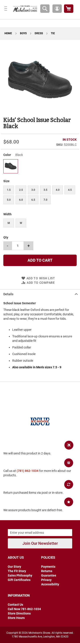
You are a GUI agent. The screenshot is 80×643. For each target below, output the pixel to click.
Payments (48, 566)
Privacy (46, 580)
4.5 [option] (70, 189)
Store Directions (19, 613)
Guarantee (48, 575)
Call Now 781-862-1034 (24, 609)
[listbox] (40, 166)
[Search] (45, 8)
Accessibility (50, 584)
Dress (39, 33)
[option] (10, 166)
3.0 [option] (33, 189)
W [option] (21, 223)
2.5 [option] (21, 189)
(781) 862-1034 (27, 471)
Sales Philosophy (20, 575)
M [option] (9, 223)
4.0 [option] (58, 189)
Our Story (14, 566)
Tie (53, 33)
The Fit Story (17, 571)
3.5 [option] (45, 189)
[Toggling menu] (5, 8)
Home (8, 33)
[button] (57, 8)
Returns (46, 571)
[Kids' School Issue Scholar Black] (10, 172)
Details (8, 294)
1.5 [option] (9, 189)
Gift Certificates (19, 580)
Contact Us (15, 604)
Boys (23, 33)
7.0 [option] (45, 199)
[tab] (40, 294)
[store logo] (24, 8)
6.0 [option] (21, 199)
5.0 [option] (9, 199)
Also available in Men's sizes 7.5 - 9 (36, 367)
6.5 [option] (33, 199)
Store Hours (16, 618)
